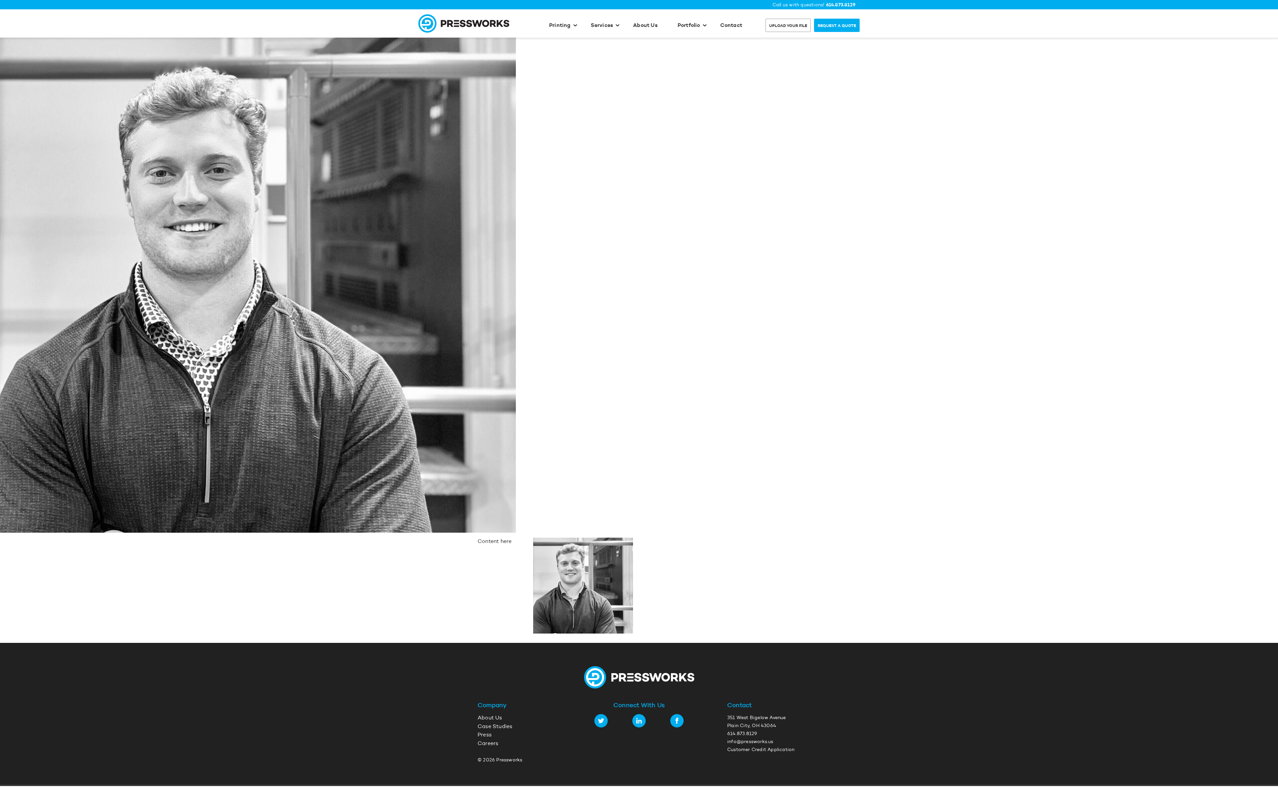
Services (602, 25)
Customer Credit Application (760, 750)
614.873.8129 (841, 5)
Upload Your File (788, 26)
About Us (645, 25)
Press (485, 735)
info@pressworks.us (750, 742)
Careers (488, 743)
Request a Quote (837, 26)
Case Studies (495, 726)
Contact (731, 25)
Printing (560, 25)
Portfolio (689, 25)
